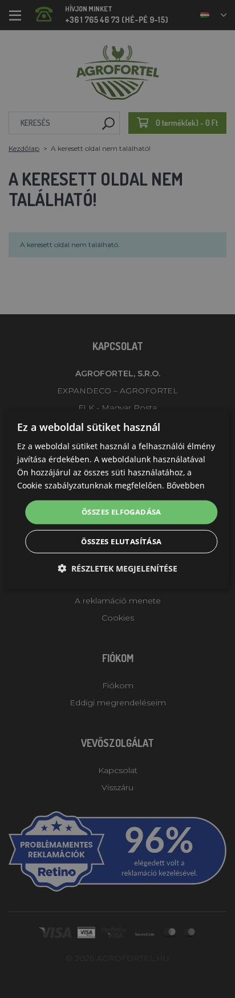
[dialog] (117, 499)
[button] (117, 568)
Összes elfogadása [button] (121, 512)
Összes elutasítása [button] (121, 541)
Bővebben (186, 485)
